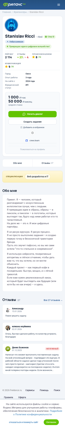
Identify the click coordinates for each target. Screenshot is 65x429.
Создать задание (33, 121)
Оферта (22, 397)
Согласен (51, 422)
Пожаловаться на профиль (32, 149)
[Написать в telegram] (32, 133)
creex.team (34, 140)
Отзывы (47, 163)
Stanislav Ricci (20, 36)
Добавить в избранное (33, 127)
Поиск (57, 390)
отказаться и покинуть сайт (23, 422)
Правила (8, 397)
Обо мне (17, 163)
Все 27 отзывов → (53, 300)
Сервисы (30, 390)
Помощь (44, 390)
